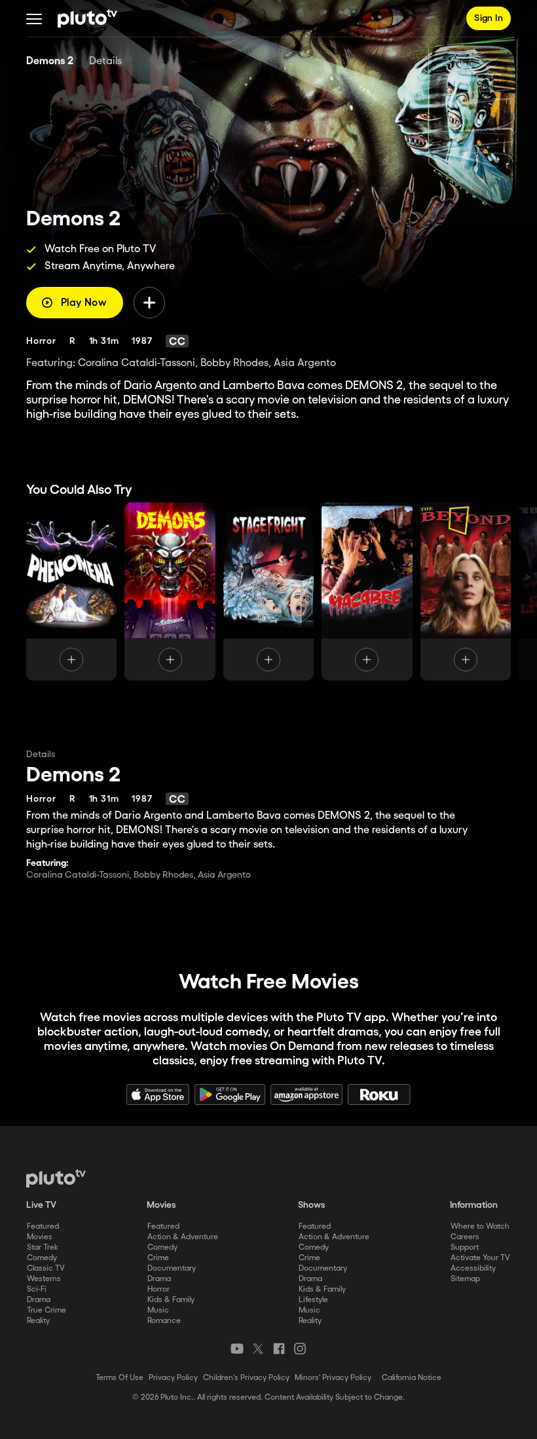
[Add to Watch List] (149, 302)
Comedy (42, 1258)
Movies (39, 1237)
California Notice (411, 1378)
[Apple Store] (157, 1094)
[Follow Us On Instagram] (299, 1348)
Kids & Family (170, 1300)
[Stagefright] (268, 591)
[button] (34, 18)
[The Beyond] (465, 591)
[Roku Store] (379, 1094)
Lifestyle (313, 1300)
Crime (158, 1258)
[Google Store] (229, 1094)
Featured (43, 1226)
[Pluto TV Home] (87, 18)
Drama (38, 1300)
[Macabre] (367, 591)
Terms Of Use (119, 1378)
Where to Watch (480, 1226)
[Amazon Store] (306, 1094)
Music (158, 1310)
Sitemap (465, 1279)
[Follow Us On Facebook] (279, 1348)
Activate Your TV (480, 1258)
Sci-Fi (36, 1289)
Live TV (41, 1205)
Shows (311, 1205)
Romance (164, 1321)
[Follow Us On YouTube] (237, 1348)
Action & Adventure (182, 1237)
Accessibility (473, 1268)
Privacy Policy (173, 1378)
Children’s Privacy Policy (246, 1378)
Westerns (44, 1279)
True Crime (46, 1310)
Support (465, 1247)
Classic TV (46, 1268)
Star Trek (42, 1247)
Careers (465, 1237)
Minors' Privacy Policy (333, 1378)
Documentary (171, 1268)
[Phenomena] (71, 591)
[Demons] (169, 591)
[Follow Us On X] (258, 1348)
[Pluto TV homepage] (56, 1178)
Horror (158, 1289)
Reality (38, 1321)
